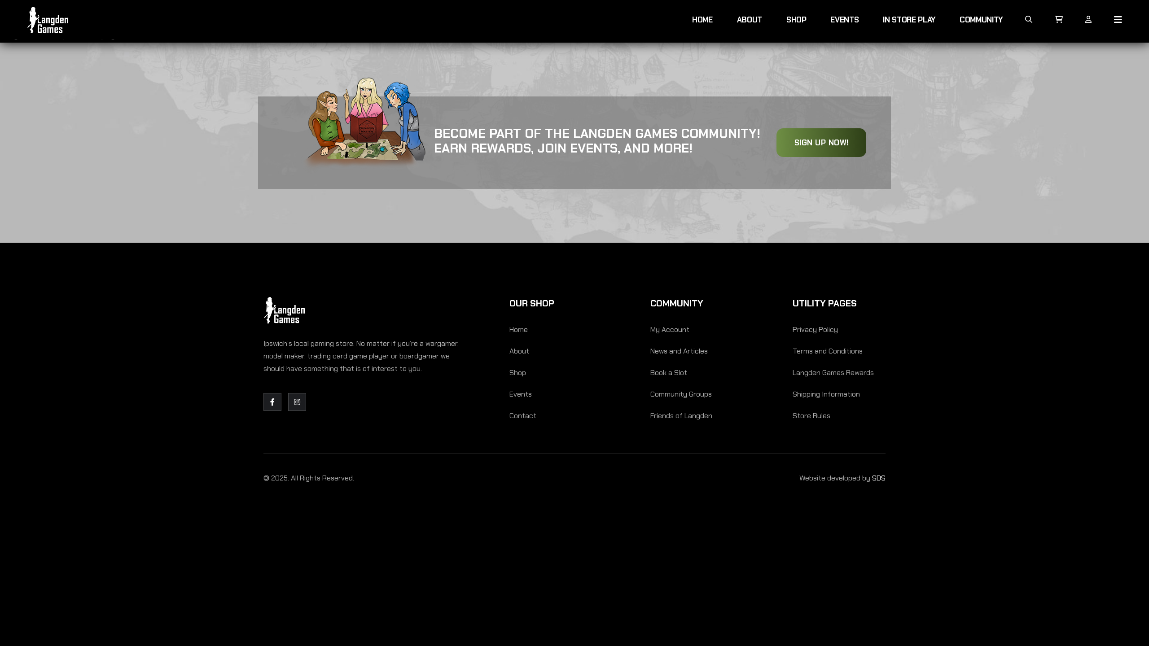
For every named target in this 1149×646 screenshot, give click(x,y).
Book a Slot (668, 372)
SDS (879, 478)
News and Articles (679, 351)
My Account (669, 329)
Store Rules (811, 415)
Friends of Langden (681, 415)
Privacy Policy (815, 329)
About (749, 20)
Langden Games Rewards (833, 372)
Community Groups (681, 394)
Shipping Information (826, 394)
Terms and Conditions (828, 351)
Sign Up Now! (821, 143)
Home (702, 20)
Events (844, 20)
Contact (522, 415)
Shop (796, 20)
